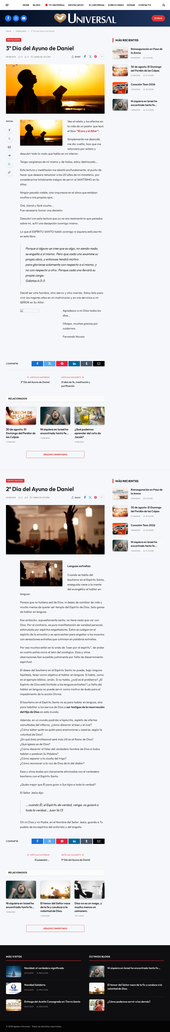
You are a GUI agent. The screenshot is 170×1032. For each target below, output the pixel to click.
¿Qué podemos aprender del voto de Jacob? (88, 433)
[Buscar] (163, 5)
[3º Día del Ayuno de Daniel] (55, 89)
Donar (131, 5)
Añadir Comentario (55, 454)
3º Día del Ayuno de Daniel (75, 859)
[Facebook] (9, 130)
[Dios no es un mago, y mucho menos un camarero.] (90, 890)
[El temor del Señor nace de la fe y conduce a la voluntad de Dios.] (55, 890)
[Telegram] (9, 155)
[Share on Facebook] (84, 56)
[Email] (9, 147)
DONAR (158, 18)
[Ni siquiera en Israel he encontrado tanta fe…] (55, 416)
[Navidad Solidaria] (13, 988)
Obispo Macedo (15, 481)
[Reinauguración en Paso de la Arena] (120, 52)
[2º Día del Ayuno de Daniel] (55, 529)
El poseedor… (42, 859)
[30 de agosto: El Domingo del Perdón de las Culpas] (21, 416)
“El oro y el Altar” (87, 131)
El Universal (97, 5)
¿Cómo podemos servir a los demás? (128, 1001)
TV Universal (57, 5)
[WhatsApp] (9, 164)
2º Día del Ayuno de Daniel (35, 382)
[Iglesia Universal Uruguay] (85, 18)
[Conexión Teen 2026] (120, 88)
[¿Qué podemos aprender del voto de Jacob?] (90, 416)
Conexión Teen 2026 (143, 84)
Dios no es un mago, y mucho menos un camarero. (88, 907)
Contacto (144, 5)
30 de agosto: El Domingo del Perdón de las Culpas (21, 433)
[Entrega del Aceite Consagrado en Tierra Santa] (13, 1005)
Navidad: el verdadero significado (44, 968)
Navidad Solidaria (34, 984)
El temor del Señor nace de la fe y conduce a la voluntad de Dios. (55, 907)
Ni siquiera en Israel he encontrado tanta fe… (54, 431)
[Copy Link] (9, 172)
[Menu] (7, 5)
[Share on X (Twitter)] (90, 56)
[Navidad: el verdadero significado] (13, 971)
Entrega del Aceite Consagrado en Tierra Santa (52, 1001)
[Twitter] (9, 138)
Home (26, 5)
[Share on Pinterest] (95, 56)
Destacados (75, 5)
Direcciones (116, 5)
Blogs (36, 5)
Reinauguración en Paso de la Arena (147, 50)
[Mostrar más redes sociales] (102, 56)
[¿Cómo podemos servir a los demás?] (96, 1005)
